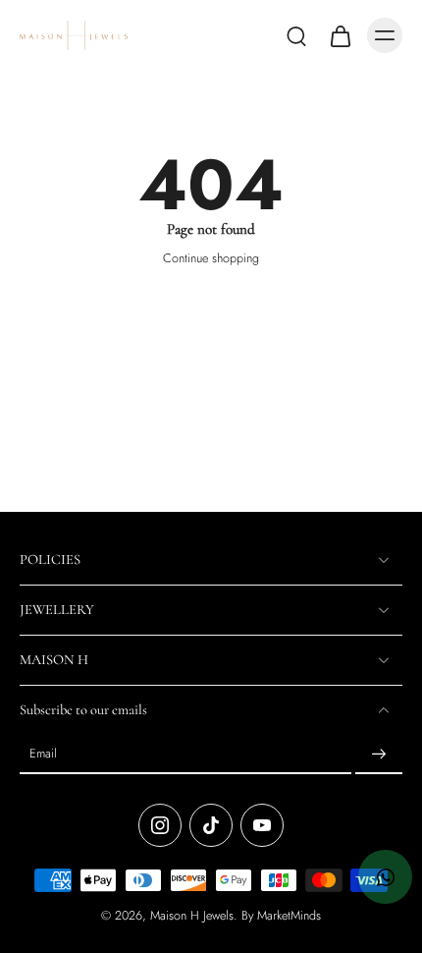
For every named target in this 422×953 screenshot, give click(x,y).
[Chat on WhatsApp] (385, 877)
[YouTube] (262, 826)
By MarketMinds (281, 916)
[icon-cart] (339, 35)
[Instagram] (160, 826)
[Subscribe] (378, 755)
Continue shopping (211, 258)
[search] (296, 35)
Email (43, 755)
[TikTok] (211, 826)
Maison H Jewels (192, 916)
